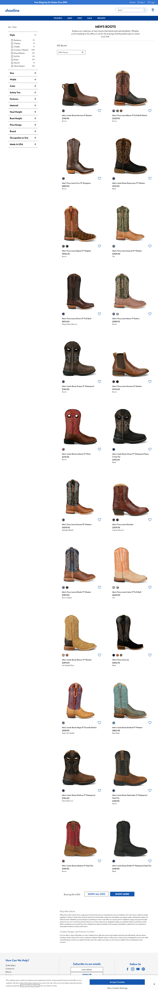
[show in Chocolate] (121, 111)
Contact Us (10, 968)
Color (12, 85)
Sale (89, 18)
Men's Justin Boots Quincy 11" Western (77, 660)
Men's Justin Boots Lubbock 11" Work (76, 454)
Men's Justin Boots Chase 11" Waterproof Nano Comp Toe (130, 455)
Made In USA (16, 144)
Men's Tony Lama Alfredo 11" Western (76, 592)
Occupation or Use (19, 137)
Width (13, 79)
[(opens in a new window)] (127, 969)
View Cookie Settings (117, 988)
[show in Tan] (114, 246)
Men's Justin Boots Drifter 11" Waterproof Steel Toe (131, 865)
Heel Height (16, 111)
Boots (15, 27)
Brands (101, 18)
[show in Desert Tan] (63, 723)
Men (69, 18)
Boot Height (16, 118)
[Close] (154, 984)
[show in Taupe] (121, 655)
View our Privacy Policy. (30, 986)
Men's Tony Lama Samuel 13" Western (127, 251)
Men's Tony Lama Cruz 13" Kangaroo (76, 183)
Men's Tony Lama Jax (120, 660)
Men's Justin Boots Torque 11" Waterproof (78, 386)
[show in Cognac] (117, 382)
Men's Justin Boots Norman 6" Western (77, 115)
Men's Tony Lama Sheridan (122, 524)
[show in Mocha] (67, 587)
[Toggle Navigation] (63, 18)
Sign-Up (86, 974)
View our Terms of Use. (48, 986)
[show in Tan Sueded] (63, 655)
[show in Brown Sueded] (67, 655)
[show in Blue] (117, 587)
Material (14, 105)
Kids (79, 18)
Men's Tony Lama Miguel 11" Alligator (76, 251)
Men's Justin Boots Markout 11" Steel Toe (77, 865)
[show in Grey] (117, 111)
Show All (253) (98, 894)
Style (12, 34)
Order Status (10, 965)
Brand (13, 131)
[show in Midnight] (63, 520)
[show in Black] (114, 178)
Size (12, 73)
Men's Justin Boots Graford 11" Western (127, 727)
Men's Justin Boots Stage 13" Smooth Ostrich (79, 727)
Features (14, 98)
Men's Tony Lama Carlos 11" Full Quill (126, 592)
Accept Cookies (117, 982)
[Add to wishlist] (99, 111)
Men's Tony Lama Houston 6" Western (127, 386)
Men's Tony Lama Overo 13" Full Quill (76, 318)
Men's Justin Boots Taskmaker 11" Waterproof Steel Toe (129, 796)
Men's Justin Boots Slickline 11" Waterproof (78, 795)
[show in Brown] (63, 111)
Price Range (16, 124)
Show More (124, 894)
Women (58, 18)
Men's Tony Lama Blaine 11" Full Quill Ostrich (129, 115)
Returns (8, 972)
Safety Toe (15, 92)
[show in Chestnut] (117, 655)
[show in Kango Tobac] (63, 314)
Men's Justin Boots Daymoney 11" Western (128, 183)
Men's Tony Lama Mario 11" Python (125, 318)
